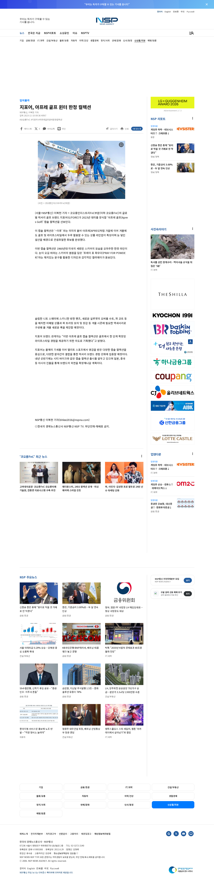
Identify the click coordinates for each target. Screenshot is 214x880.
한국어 (159, 11)
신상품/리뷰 (173, 804)
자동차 (85, 795)
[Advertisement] (107, 69)
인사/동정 (128, 804)
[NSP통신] (107, 21)
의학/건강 (128, 795)
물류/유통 (40, 795)
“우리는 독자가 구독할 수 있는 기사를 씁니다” (107, 4)
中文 (183, 11)
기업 (41, 787)
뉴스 (22, 33)
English (168, 11)
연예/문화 (85, 804)
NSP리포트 (50, 33)
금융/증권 (85, 787)
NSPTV (85, 33)
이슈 (75, 33)
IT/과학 (128, 787)
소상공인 (64, 33)
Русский (190, 11)
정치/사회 (40, 804)
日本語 (176, 11)
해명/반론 (40, 813)
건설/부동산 (173, 787)
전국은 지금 (34, 33)
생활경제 (173, 795)
